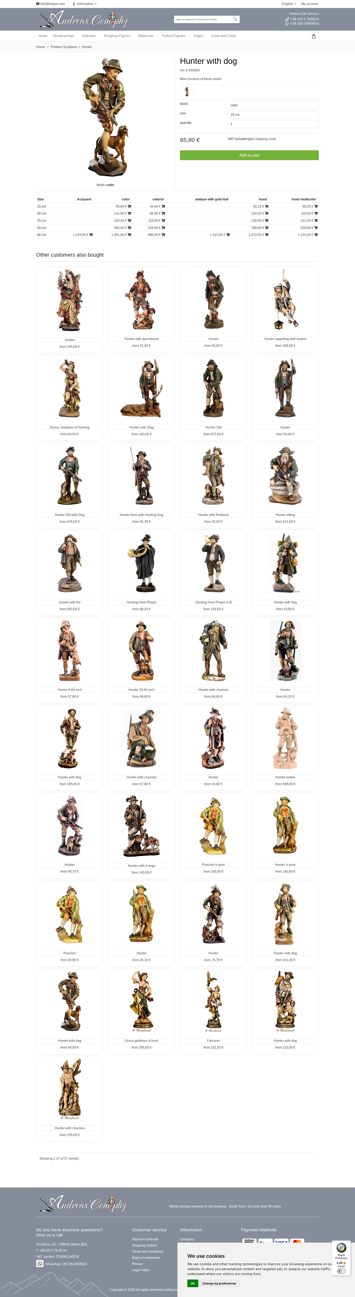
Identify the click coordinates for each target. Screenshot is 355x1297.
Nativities (89, 36)
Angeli (198, 36)
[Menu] (348, 1243)
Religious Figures (117, 36)
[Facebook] (40, 1263)
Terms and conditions (147, 1251)
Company (187, 1239)
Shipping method (144, 1245)
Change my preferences (219, 1283)
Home (40, 47)
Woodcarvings (63, 36)
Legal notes (140, 1270)
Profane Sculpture (64, 47)
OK (193, 1283)
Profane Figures (173, 36)
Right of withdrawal (146, 1257)
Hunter (87, 47)
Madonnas (146, 36)
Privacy (137, 1264)
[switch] (341, 1271)
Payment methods (145, 1239)
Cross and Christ (223, 36)
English (288, 4)
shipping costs (265, 139)
